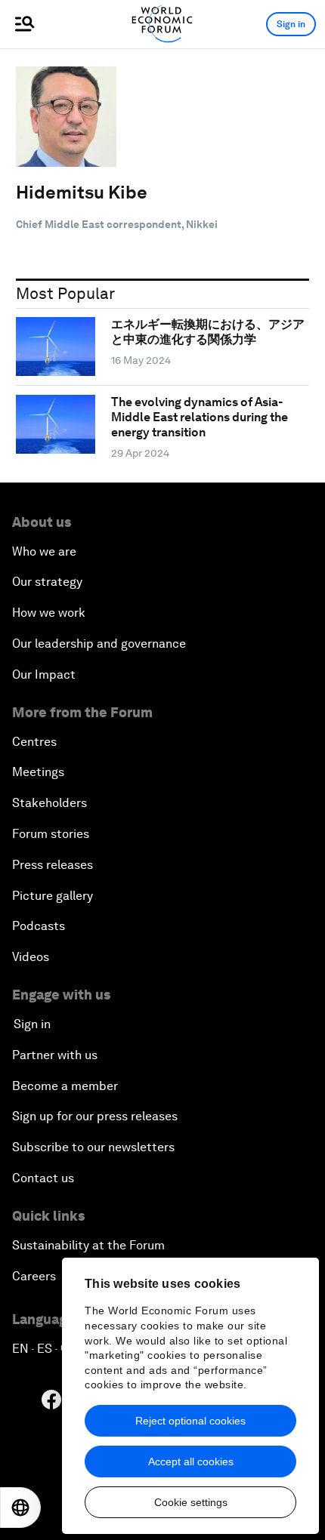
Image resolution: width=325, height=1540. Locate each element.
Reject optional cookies (190, 1421)
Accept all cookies (191, 1461)
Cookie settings (191, 1502)
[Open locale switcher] (20, 1507)
